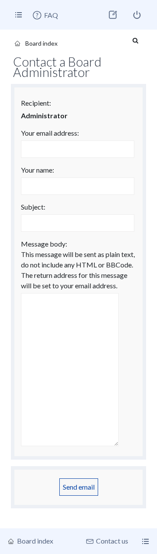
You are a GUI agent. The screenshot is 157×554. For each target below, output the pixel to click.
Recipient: (36, 103)
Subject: (33, 207)
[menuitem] (45, 15)
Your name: (37, 170)
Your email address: (50, 133)
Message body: (44, 244)
